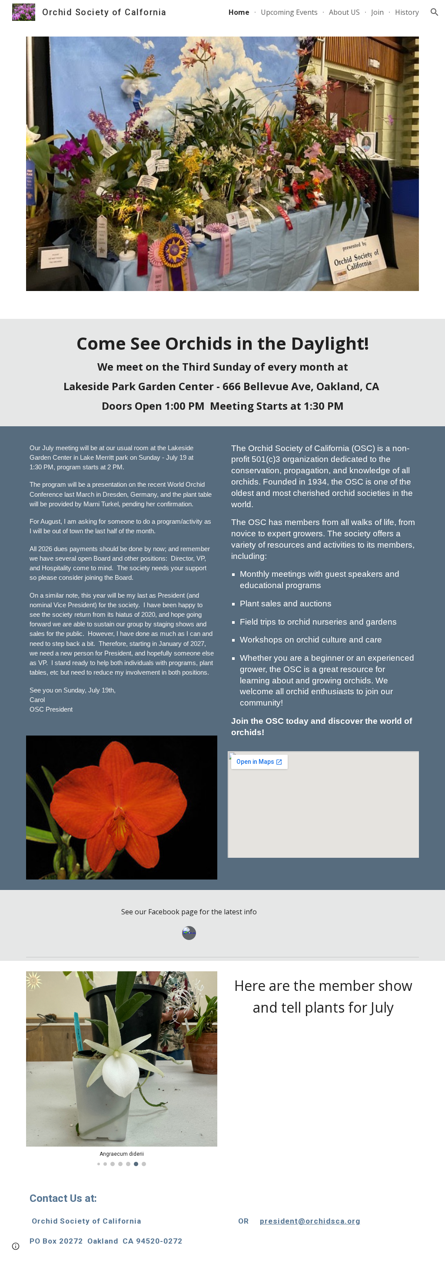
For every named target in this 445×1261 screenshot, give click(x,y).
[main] (222, 372)
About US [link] (344, 12)
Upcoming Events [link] (289, 12)
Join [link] (377, 12)
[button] (434, 12)
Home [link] (239, 12)
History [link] (407, 12)
